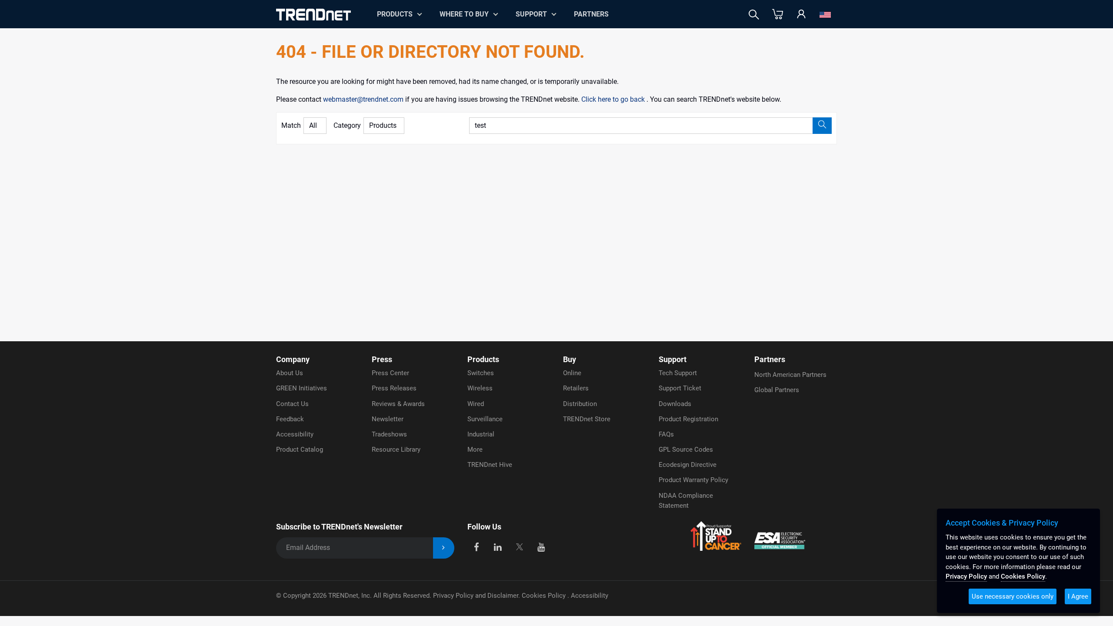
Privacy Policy (966, 576)
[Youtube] (541, 546)
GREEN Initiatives (301, 388)
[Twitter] (519, 546)
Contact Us (292, 404)
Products (483, 359)
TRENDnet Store (586, 419)
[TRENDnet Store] (777, 14)
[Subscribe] (443, 548)
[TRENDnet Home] (313, 14)
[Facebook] (476, 546)
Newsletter (387, 419)
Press (382, 359)
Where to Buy (464, 14)
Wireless (480, 388)
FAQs (666, 434)
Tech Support (678, 373)
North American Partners (790, 375)
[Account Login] (801, 14)
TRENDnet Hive (489, 465)
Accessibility (294, 434)
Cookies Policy (544, 595)
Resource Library (396, 449)
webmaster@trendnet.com (364, 99)
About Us (289, 373)
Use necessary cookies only (1012, 596)
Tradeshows (389, 434)
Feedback (290, 419)
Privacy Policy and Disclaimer (475, 595)
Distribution (580, 404)
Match (291, 125)
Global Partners (776, 390)
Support (531, 14)
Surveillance (485, 419)
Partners (591, 14)
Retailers (576, 388)
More (475, 449)
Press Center (390, 373)
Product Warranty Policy (693, 480)
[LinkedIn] (498, 546)
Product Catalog (299, 449)
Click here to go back (613, 99)
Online (572, 373)
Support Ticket (680, 388)
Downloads (675, 404)
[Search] (753, 14)
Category (347, 125)
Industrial (480, 434)
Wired (475, 404)
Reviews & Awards (398, 404)
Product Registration (688, 419)
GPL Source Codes (686, 449)
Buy (569, 359)
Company (293, 359)
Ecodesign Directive (687, 465)
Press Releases (394, 388)
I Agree (1078, 596)
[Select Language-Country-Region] (825, 14)
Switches (480, 373)
